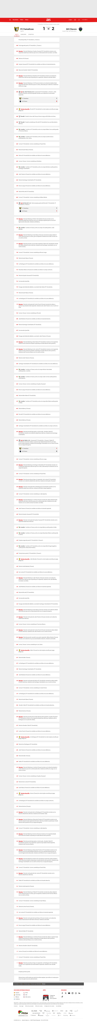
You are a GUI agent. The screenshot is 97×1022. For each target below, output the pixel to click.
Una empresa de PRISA (23, 1012)
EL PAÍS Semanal (58, 1013)
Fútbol (21, 19)
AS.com (66, 1011)
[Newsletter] (75, 20)
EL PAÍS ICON (47, 1015)
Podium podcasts (41, 1015)
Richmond (75, 1013)
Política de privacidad (29, 1006)
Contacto (16, 1006)
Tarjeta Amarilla (25, 109)
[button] (23, 1015)
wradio (43, 1013)
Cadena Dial (53, 1013)
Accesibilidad (58, 1006)
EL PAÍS (34, 1011)
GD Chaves (24, 101)
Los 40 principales (40, 1011)
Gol (22, 92)
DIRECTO (16, 34)
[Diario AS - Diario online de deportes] (48, 20)
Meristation (65, 1015)
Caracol (76, 1011)
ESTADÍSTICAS (31, 34)
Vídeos (26, 19)
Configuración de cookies (49, 1006)
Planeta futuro (63, 1013)
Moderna (33, 1015)
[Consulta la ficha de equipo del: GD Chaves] (20, 101)
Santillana (47, 1011)
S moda (53, 1015)
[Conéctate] (79, 20)
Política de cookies (39, 1006)
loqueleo (59, 1015)
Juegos (70, 19)
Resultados (15, 19)
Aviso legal (21, 1006)
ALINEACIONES (23, 34)
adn (71, 1011)
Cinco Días (48, 1013)
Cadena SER (61, 1011)
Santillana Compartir (55, 1011)
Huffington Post (36, 1013)
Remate (21, 51)
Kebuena (70, 1013)
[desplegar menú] (10, 20)
